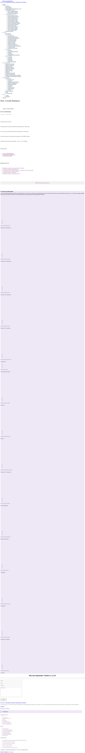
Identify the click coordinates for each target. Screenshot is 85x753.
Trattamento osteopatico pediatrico (9, 741)
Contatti (7, 95)
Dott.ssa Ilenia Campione (13, 26)
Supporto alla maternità (10, 74)
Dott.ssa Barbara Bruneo (13, 13)
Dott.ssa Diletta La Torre (13, 15)
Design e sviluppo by (7, 751)
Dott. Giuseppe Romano (13, 29)
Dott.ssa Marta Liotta (12, 25)
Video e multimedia (9, 90)
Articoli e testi (8, 78)
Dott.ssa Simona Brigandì (13, 24)
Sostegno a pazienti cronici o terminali (12, 75)
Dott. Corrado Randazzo (13, 11)
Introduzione (7, 6)
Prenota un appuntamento (7, 722)
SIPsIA (4, 131)
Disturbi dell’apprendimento (13, 81)
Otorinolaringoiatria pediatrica (14, 54)
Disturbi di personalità (9, 63)
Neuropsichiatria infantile (13, 51)
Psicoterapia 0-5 (11, 35)
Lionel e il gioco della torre (7, 744)
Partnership (7, 96)
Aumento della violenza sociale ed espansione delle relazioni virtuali (14, 740)
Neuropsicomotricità (12, 61)
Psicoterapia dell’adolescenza (13, 38)
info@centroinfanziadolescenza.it (44, 182)
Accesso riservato (8, 93)
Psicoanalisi (10, 85)
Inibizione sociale (8, 66)
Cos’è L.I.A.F (5, 717)
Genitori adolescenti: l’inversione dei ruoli (10, 747)
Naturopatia (10, 60)
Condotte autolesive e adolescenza (9, 172)
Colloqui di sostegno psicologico (14, 45)
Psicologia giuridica (12, 41)
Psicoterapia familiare (12, 40)
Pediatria (9, 52)
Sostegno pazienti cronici (13, 44)
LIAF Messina (5, 711)
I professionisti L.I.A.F (9, 9)
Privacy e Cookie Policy (7, 723)
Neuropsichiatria (11, 87)
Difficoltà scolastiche (9, 67)
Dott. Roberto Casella (12, 30)
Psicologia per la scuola (12, 48)
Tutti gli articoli (11, 79)
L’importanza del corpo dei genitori (9, 743)
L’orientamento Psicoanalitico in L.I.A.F (13, 8)
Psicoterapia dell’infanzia (13, 36)
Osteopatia (10, 59)
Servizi (4, 719)
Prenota (4, 97)
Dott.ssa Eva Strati (4, 369)
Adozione (7, 71)
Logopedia (10, 57)
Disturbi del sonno (9, 69)
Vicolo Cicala (20, 141)
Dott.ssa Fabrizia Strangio (13, 18)
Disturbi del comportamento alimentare (10, 169)
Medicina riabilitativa (12, 84)
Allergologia (10, 53)
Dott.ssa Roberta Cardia (12, 20)
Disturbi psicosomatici (9, 65)
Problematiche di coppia (10, 72)
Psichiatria (10, 50)
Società (9, 89)
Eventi (6, 92)
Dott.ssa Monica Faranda (13, 12)
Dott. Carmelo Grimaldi (12, 27)
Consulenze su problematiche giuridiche (13, 76)
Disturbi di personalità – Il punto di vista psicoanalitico (13, 168)
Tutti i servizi (8, 33)
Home (4, 4)
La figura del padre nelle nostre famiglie (11, 171)
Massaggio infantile (12, 43)
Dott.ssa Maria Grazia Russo (13, 22)
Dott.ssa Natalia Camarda (13, 21)
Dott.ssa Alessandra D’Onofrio (14, 23)
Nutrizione (10, 58)
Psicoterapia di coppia (12, 39)
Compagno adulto (11, 47)
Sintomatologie (11, 88)
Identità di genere (8, 70)
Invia (3, 699)
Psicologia (10, 86)
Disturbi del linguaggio (9, 68)
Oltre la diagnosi (8, 7)
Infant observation (11, 42)
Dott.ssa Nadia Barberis (12, 17)
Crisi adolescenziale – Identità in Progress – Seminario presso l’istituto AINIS (18, 170)
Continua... (2, 706)
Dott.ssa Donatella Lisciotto (13, 16)
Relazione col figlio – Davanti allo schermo (11, 173)
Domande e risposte (9, 31)
